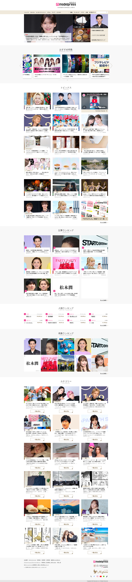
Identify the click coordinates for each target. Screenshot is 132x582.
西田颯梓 (50, 316)
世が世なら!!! (73, 316)
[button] (111, 65)
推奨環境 (43, 560)
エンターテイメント (41, 12)
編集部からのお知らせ (55, 560)
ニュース (26, 12)
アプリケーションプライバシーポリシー (32, 562)
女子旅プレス (92, 12)
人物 (87, 12)
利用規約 (39, 560)
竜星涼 (93, 316)
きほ (92, 322)
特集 (71, 12)
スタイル (32, 12)
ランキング (76, 12)
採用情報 (48, 560)
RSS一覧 (59, 562)
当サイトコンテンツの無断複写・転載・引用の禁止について (36, 564)
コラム (48, 12)
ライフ (53, 12)
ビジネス (59, 12)
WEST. (72, 322)
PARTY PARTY (52, 322)
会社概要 (26, 560)
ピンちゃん (29, 322)
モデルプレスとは (32, 560)
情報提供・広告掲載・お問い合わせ (48, 562)
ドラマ (82, 12)
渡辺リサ (28, 316)
